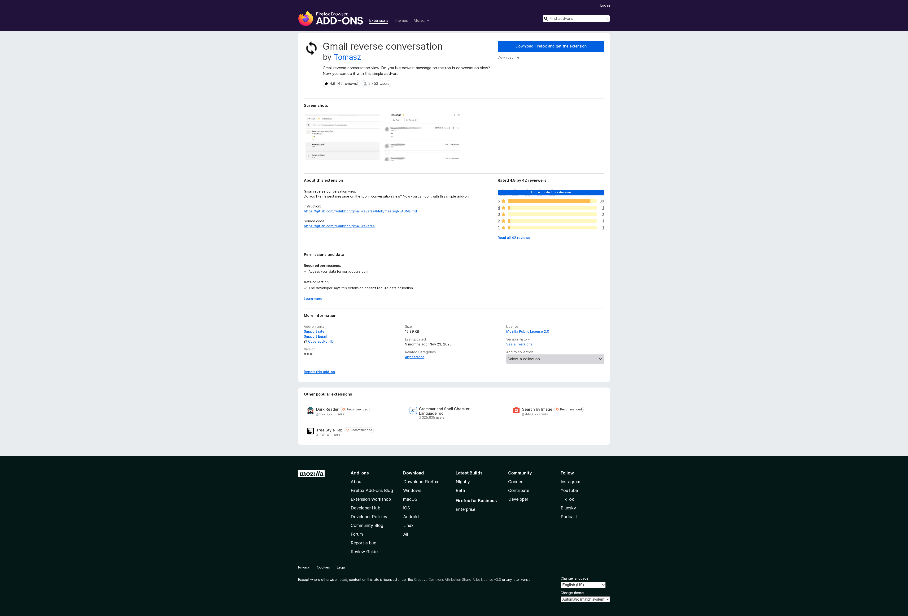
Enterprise (465, 509)
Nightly (463, 481)
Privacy (304, 567)
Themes (401, 20)
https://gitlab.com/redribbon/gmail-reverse (339, 226)
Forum (357, 534)
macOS (410, 499)
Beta (460, 490)
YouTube (569, 490)
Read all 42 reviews (514, 238)
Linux (408, 525)
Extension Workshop (371, 499)
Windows (412, 490)
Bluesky (568, 507)
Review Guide (364, 551)
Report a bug (363, 542)
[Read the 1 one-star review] (552, 227)
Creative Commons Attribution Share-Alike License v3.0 (457, 579)
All (405, 534)
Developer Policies (369, 516)
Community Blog (367, 525)
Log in (605, 5)
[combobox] (576, 18)
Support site (314, 331)
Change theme (572, 593)
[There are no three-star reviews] (552, 214)
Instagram (570, 481)
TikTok (567, 499)
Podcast (569, 516)
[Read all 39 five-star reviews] (552, 201)
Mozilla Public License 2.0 (527, 331)
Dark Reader (327, 409)
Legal (341, 567)
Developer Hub (365, 507)
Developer (518, 499)
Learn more (313, 299)
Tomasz (347, 57)
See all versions (519, 344)
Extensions (378, 20)
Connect (516, 481)
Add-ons (360, 472)
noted (342, 579)
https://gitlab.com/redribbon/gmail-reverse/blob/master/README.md (360, 211)
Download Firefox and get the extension (551, 46)
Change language (575, 578)
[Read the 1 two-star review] (552, 221)
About (357, 481)
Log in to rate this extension (551, 192)
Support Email (315, 336)
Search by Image (537, 409)
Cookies (323, 567)
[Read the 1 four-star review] (552, 208)
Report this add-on (319, 372)
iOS (406, 507)
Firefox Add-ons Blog (372, 490)
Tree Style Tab (329, 430)
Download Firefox (420, 481)
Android (411, 516)
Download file (508, 57)
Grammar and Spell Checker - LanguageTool (445, 411)
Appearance (414, 357)
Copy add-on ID (321, 341)
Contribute (518, 490)
